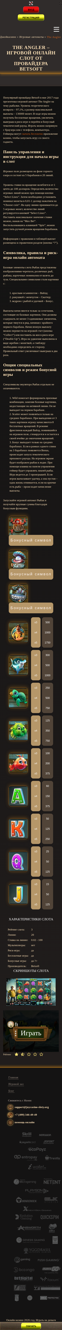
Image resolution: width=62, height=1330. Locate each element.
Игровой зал (16, 1084)
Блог (11, 1090)
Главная (13, 1077)
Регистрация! (31, 17)
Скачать (31, 1326)
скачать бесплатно (32, 133)
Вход (31, 10)
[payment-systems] (26, 1136)
